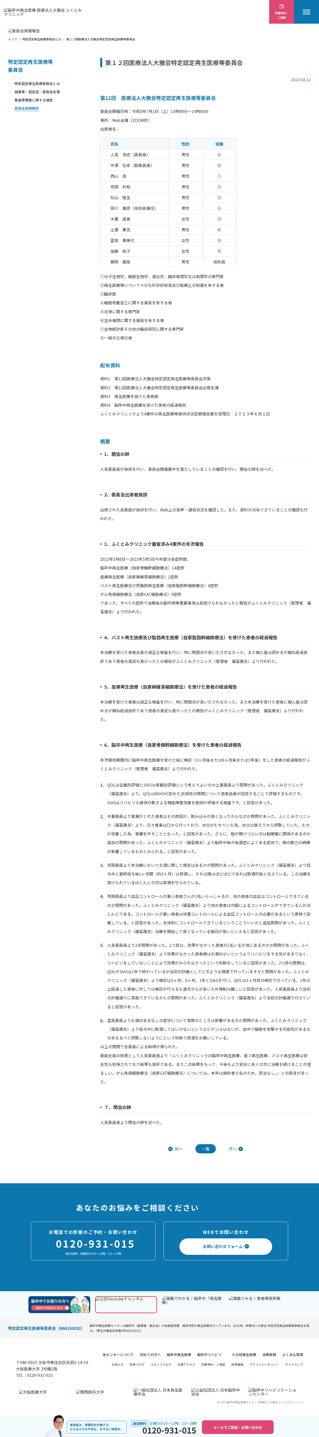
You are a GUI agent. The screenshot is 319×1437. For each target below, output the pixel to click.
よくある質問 (292, 1354)
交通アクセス (186, 1364)
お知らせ (118, 1364)
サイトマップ (294, 1364)
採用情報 (237, 1364)
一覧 (206, 1149)
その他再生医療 (244, 1354)
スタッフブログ (161, 1364)
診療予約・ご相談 (213, 1364)
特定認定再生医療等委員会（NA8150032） (46, 1328)
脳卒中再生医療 (179, 1354)
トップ (12, 39)
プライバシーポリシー (264, 1364)
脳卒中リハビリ (209, 1354)
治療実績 (269, 1354)
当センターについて (118, 1354)
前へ (179, 1149)
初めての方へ (150, 1354)
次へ (233, 1149)
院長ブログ (137, 1364)
